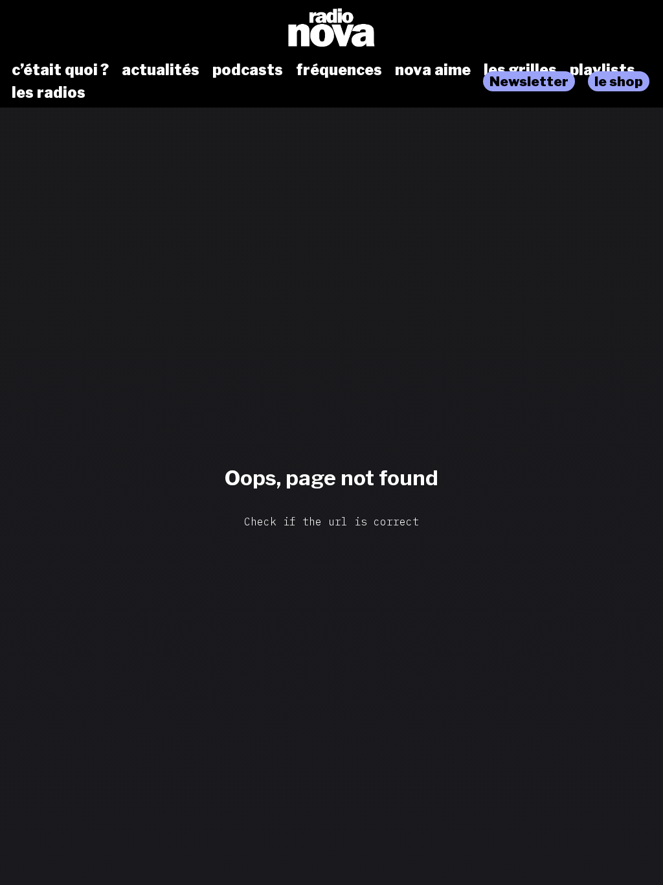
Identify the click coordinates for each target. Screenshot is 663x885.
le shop (618, 81)
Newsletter (528, 81)
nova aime (433, 70)
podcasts (247, 70)
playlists (602, 70)
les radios (48, 93)
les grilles (520, 70)
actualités (160, 70)
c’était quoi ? (60, 70)
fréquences (339, 70)
